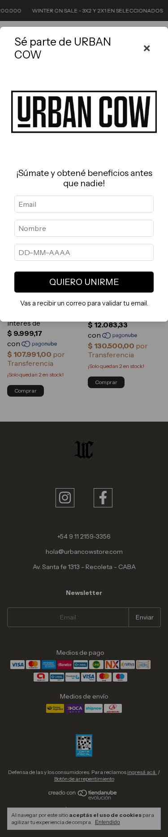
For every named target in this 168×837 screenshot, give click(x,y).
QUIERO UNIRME (84, 281)
